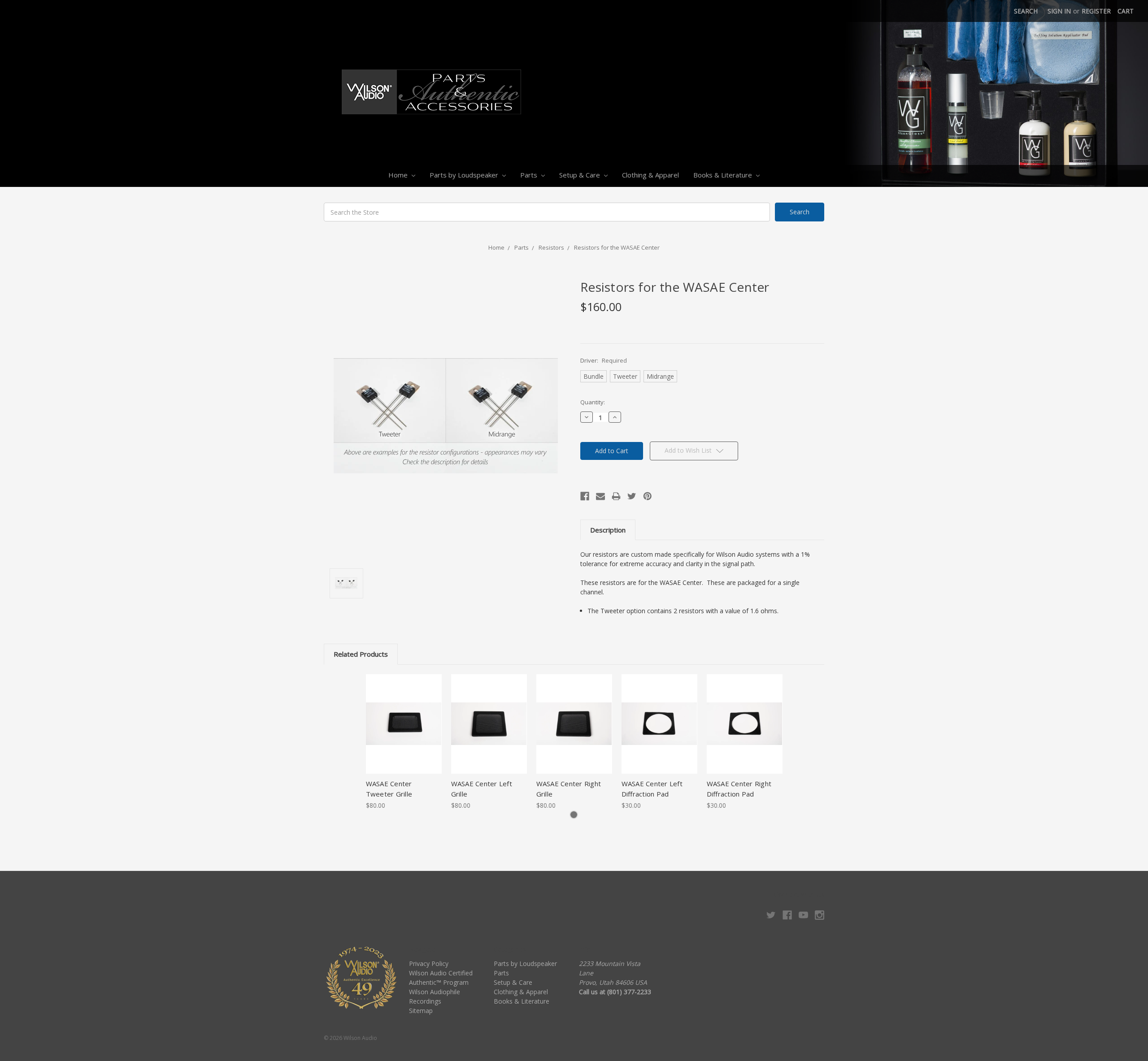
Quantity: (592, 402)
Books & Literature (723, 174)
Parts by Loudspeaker (465, 174)
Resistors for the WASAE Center (617, 247)
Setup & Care (580, 174)
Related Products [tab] (361, 654)
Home (398, 174)
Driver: (603, 360)
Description (608, 529)
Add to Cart (659, 732)
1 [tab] (573, 814)
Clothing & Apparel (650, 174)
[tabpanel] (403, 742)
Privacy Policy (428, 963)
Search (1026, 11)
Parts (529, 174)
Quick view (403, 716)
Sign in (1059, 11)
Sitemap (421, 1010)
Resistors (551, 247)
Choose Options (404, 732)
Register (1096, 11)
